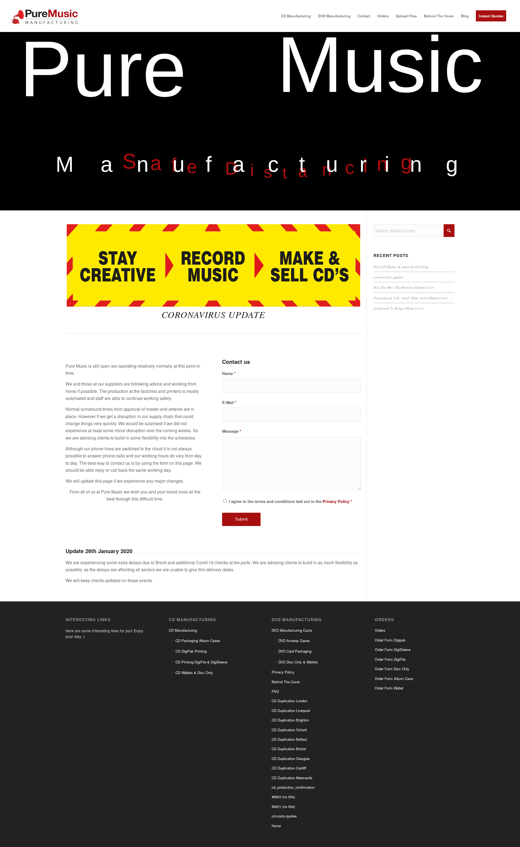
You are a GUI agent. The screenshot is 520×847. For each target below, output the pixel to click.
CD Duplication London (289, 700)
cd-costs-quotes (284, 816)
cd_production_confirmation (293, 787)
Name (229, 373)
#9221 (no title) (283, 806)
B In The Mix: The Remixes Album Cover (403, 287)
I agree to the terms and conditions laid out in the (290, 501)
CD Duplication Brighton (290, 720)
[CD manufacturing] (45, 16)
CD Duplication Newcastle (292, 777)
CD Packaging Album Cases (198, 640)
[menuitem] (295, 16)
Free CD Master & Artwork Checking (400, 266)
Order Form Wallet (389, 688)
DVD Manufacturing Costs (292, 630)
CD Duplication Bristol (289, 748)
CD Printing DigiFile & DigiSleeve (201, 662)
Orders (380, 630)
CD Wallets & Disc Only (194, 672)
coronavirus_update (388, 277)
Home (276, 825)
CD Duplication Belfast (289, 739)
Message (231, 431)
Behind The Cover (286, 681)
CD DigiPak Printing (191, 651)
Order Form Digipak (390, 640)
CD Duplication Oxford (289, 729)
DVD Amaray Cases (294, 640)
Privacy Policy (336, 501)
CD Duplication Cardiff (289, 768)
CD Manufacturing (183, 630)
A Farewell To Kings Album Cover (398, 308)
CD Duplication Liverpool (291, 710)
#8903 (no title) (283, 796)
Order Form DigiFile (390, 659)
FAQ (275, 691)
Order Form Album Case (394, 678)
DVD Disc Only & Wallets (298, 662)
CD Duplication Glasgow (291, 758)
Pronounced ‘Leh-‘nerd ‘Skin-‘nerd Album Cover (410, 297)
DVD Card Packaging (294, 651)
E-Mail (229, 402)
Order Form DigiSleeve (393, 649)
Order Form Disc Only (392, 668)
